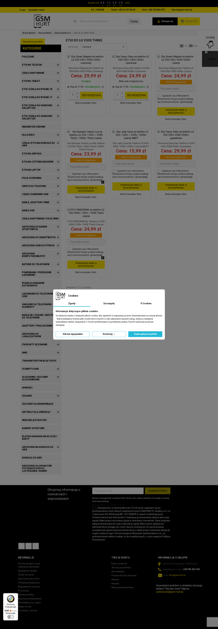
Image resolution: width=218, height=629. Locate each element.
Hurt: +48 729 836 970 (153, 9)
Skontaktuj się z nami (29, 602)
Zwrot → (160, 582)
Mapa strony (24, 606)
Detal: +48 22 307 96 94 (123, 9)
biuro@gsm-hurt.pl (182, 9)
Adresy (115, 579)
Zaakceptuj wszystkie (145, 334)
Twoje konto (120, 557)
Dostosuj (108, 334)
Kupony (115, 583)
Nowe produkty (26, 594)
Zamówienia (117, 571)
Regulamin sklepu (27, 570)
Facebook (21, 546)
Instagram (28, 546)
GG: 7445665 (97, 9)
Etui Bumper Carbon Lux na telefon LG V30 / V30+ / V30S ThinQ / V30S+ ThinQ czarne (86, 146)
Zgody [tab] (71, 303)
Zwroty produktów (121, 567)
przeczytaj (186, 102)
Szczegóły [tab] (109, 303)
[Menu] (16, 595)
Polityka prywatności (29, 582)
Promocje (23, 590)
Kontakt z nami (37, 10)
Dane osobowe (119, 563)
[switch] (11, 617)
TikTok (35, 546)
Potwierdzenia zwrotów (123, 575)
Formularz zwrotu (27, 610)
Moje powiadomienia (122, 587)
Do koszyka (91, 95)
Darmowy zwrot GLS (28, 578)
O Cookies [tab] (146, 303)
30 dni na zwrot (26, 574)
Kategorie (32, 48)
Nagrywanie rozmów (29, 586)
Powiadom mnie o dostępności (176, 111)
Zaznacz (103, 47)
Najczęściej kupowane (29, 598)
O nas (23, 10)
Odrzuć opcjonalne (73, 334)
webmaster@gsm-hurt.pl (169, 591)
